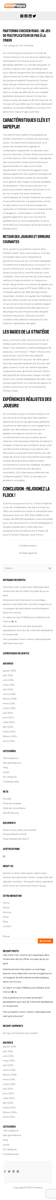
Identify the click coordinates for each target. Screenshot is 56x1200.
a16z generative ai (12, 763)
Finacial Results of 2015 (15, 834)
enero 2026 (9, 703)
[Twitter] (34, 16)
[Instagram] (22, 16)
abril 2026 (8, 689)
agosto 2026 (9, 670)
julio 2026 (8, 675)
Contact (7, 926)
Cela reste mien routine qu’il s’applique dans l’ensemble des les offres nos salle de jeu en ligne (26, 591)
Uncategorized (11, 781)
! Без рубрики (10, 758)
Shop (6, 917)
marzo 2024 (9, 731)
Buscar (6, 936)
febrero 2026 (10, 698)
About (6, 907)
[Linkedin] (30, 16)
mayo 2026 (9, 684)
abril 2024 (8, 727)
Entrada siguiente (28, 553)
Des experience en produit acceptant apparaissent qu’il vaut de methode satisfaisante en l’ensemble (28, 630)
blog (5, 767)
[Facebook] (26, 16)
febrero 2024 (10, 736)
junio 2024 (8, 717)
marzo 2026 (9, 694)
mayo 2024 (9, 722)
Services (7, 912)
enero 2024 (9, 741)
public (6, 772)
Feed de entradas (12, 803)
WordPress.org (11, 813)
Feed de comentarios (14, 808)
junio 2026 (8, 680)
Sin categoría (11, 45)
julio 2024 (8, 713)
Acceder (7, 798)
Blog (5, 921)
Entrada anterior (28, 545)
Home (6, 903)
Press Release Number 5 (16, 839)
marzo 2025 (9, 708)
